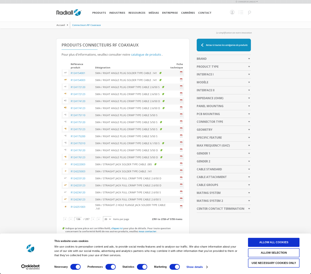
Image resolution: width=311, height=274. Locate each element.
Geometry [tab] (204, 130)
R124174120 (78, 101)
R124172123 (78, 94)
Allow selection (274, 252)
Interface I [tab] (205, 74)
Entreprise (170, 12)
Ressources (137, 12)
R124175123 (78, 129)
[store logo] (69, 15)
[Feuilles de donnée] (181, 73)
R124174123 (78, 108)
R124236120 (78, 192)
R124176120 (78, 150)
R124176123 (78, 157)
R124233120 (78, 178)
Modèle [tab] (202, 82)
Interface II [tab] (206, 90)
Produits (99, 12)
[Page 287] (99, 219)
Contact (204, 12)
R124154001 (78, 73)
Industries (117, 12)
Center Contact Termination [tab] (220, 209)
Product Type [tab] (207, 67)
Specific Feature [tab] (209, 138)
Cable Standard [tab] (209, 169)
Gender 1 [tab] (203, 153)
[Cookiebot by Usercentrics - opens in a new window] (30, 267)
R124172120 (78, 87)
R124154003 (78, 80)
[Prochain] (93, 219)
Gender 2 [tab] (203, 161)
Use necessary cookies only (274, 262)
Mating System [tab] (209, 193)
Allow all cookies (273, 242)
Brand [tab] (202, 59)
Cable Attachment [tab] (212, 177)
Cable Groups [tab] (207, 185)
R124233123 (78, 185)
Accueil (61, 25)
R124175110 (78, 115)
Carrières (188, 12)
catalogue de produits (146, 54)
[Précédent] (71, 219)
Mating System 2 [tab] (210, 201)
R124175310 (78, 143)
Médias (154, 12)
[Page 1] (65, 219)
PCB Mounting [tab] (208, 114)
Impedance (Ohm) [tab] (210, 98)
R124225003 (78, 171)
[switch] (110, 267)
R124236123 (78, 199)
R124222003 (78, 164)
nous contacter (147, 231)
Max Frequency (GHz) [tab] (213, 145)
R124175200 (78, 136)
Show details (194, 266)
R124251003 (78, 206)
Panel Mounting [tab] (210, 106)
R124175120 (78, 122)
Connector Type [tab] (210, 122)
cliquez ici (117, 228)
